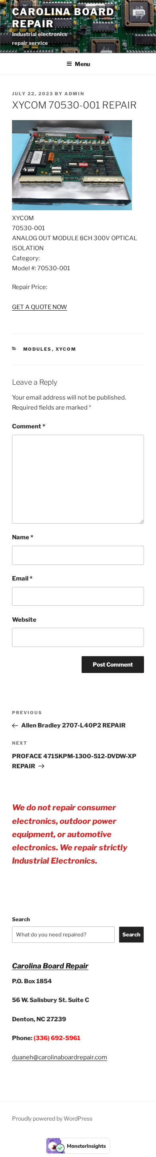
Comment (28, 426)
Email (22, 578)
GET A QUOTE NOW (39, 307)
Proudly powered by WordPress (52, 1118)
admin (74, 93)
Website (24, 619)
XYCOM (66, 349)
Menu (82, 63)
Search (21, 919)
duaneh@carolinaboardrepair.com (59, 1057)
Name (22, 537)
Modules (37, 349)
